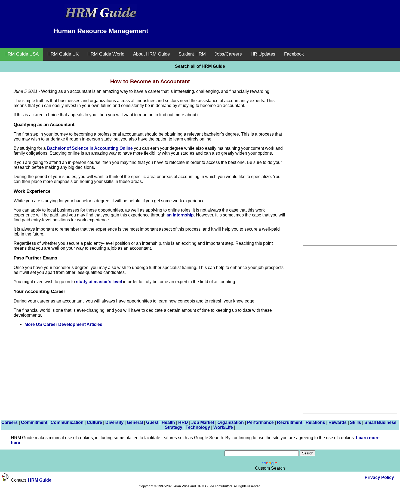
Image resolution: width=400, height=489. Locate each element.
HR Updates (263, 54)
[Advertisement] (299, 17)
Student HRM (192, 54)
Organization (230, 422)
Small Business (380, 422)
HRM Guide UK (63, 54)
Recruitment (289, 422)
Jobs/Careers (228, 54)
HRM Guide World (105, 54)
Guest (152, 422)
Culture (94, 422)
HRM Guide (39, 480)
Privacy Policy (379, 477)
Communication (67, 422)
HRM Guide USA (21, 54)
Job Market (202, 422)
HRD (183, 422)
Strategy (173, 427)
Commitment (34, 422)
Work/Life (223, 427)
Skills (355, 422)
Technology (198, 427)
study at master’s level (99, 281)
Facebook (294, 54)
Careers (9, 422)
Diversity (114, 422)
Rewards (337, 422)
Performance (260, 422)
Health (168, 422)
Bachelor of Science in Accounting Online (90, 148)
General (135, 422)
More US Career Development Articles (63, 324)
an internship (180, 215)
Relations (315, 422)
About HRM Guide (151, 54)
